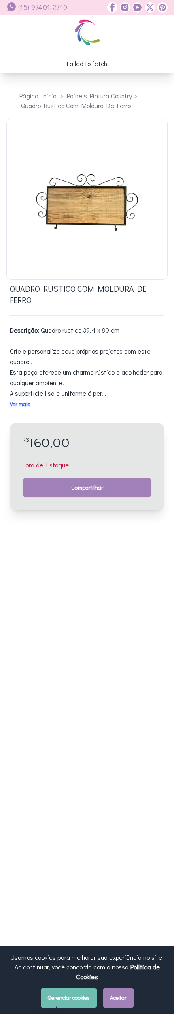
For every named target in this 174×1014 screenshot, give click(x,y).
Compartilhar (87, 487)
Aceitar (118, 997)
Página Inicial (38, 95)
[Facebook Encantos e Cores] (112, 7)
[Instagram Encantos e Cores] (123, 7)
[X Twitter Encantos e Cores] (148, 7)
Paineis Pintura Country (99, 95)
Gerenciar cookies (69, 997)
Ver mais (20, 404)
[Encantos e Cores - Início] (87, 32)
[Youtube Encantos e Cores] (136, 7)
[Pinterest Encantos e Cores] (161, 7)
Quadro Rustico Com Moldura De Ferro (76, 105)
